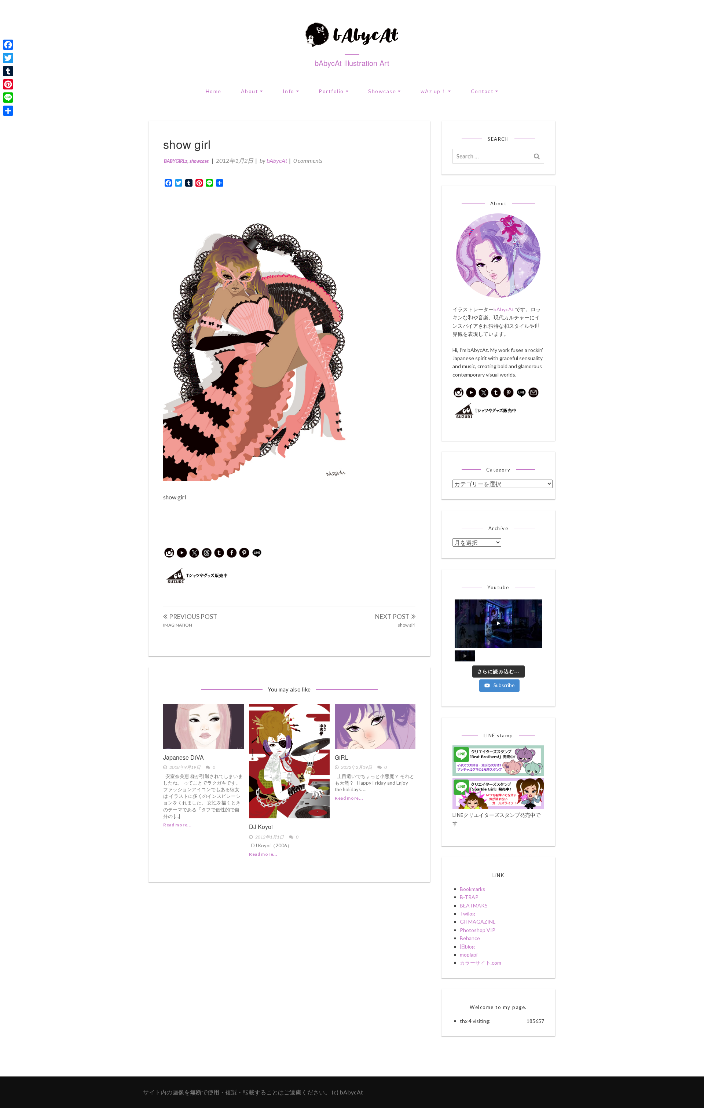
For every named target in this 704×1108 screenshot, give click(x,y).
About (249, 91)
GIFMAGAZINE (478, 921)
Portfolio (331, 91)
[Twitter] (8, 58)
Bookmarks (472, 889)
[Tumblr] (8, 71)
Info (288, 91)
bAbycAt (277, 160)
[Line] (8, 97)
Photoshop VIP (477, 930)
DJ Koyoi (261, 826)
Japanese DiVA (183, 757)
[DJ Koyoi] (289, 761)
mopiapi (468, 954)
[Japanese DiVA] (203, 726)
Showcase (382, 91)
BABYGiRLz (175, 161)
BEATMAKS (474, 905)
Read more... (177, 825)
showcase (199, 161)
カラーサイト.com (480, 963)
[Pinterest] (8, 84)
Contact (482, 91)
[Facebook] (8, 44)
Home (213, 91)
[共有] (8, 110)
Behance (470, 938)
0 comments (307, 160)
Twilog (467, 913)
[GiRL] (375, 726)
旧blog (467, 946)
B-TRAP (469, 897)
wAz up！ (434, 91)
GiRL (341, 757)
